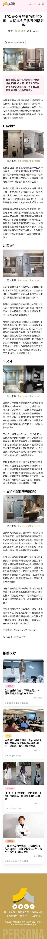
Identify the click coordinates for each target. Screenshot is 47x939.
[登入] (34, 4)
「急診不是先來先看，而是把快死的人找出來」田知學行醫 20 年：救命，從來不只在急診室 (23, 848)
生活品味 (10, 788)
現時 (8, 736)
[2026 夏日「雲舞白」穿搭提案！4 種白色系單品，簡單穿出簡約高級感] (23, 763)
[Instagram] (20, 906)
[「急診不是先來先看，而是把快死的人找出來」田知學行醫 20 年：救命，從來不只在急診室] (23, 816)
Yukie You (20, 30)
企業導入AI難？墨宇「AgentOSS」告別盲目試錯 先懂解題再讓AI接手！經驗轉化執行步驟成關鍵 (23, 743)
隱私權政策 (23, 912)
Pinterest (23, 160)
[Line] (32, 906)
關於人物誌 (9, 912)
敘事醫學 (10, 841)
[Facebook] (14, 906)
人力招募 (36, 915)
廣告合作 (24, 915)
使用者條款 (37, 912)
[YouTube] (26, 906)
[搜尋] (39, 4)
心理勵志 (10, 686)
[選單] (43, 4)
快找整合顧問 (23, 924)
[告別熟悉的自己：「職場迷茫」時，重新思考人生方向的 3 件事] (23, 661)
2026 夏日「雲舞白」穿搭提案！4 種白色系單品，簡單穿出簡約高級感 (23, 795)
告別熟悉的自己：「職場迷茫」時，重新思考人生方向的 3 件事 (23, 692)
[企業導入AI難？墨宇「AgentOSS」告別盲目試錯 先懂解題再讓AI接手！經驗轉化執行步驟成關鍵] (23, 710)
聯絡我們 (13, 915)
